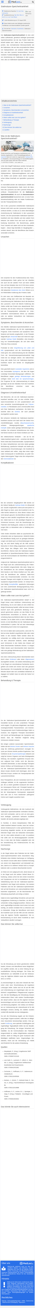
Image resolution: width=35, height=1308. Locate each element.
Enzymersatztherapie (19, 754)
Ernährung (8, 1023)
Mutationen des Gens (18, 290)
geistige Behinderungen (23, 376)
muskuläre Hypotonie (22, 369)
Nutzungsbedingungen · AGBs (16, 1301)
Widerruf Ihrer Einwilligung (10, 1302)
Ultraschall (13, 336)
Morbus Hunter (15, 746)
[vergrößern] (32, 153)
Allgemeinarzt (29, 659)
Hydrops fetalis (11, 339)
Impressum (22, 1302)
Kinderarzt (13, 659)
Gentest (17, 411)
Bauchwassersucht (27, 423)
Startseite (13, 28)
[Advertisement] (17, 80)
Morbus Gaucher (28, 746)
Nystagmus (16, 371)
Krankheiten (20, 28)
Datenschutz (29, 1301)
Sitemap (4, 1301)
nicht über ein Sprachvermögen (23, 379)
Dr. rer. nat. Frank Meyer (10, 17)
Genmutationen (9, 459)
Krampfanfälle (13, 584)
